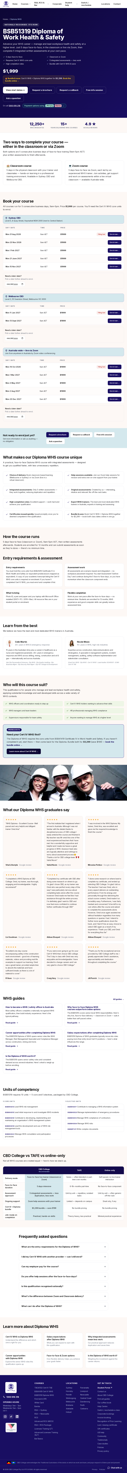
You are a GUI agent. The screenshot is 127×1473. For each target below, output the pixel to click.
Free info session (94, 90)
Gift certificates (103, 1429)
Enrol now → (114, 234)
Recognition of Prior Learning (109, 1421)
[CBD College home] (6, 4)
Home (15, 4)
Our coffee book (104, 1403)
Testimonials (102, 1440)
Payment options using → (44, 106)
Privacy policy (103, 1451)
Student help (68, 4)
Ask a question (13, 98)
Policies (100, 1447)
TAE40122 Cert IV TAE (43, 1388)
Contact (117, 4)
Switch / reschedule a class (108, 1410)
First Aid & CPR (40, 1399)
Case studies (102, 1444)
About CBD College (105, 1395)
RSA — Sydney (40, 1410)
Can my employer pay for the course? (63, 1266)
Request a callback (69, 90)
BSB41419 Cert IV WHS (43, 1391)
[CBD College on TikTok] (11, 1416)
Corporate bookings (105, 1414)
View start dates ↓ (15, 90)
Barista (37, 1406)
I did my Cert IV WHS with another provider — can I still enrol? (63, 1256)
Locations (105, 4)
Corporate (57, 4)
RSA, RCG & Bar (39, 4)
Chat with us (116, 1468)
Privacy (94, 1469)
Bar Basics (38, 1439)
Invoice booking (104, 1417)
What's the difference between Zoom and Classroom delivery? (63, 1296)
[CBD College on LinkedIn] (17, 1416)
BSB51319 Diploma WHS (44, 1395)
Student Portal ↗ (104, 1388)
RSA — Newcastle (41, 1414)
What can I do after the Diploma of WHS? (63, 1306)
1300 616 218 (14, 106)
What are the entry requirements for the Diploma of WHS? (63, 1247)
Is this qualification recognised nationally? (63, 1286)
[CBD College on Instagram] (5, 1416)
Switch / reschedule (86, 4)
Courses (24, 4)
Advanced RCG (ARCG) (44, 1421)
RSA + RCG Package (42, 1425)
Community (101, 1436)
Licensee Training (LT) (43, 1429)
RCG (36, 1417)
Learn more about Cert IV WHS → (23, 751)
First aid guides (103, 1399)
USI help (100, 1432)
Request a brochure (42, 90)
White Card (39, 1403)
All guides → (118, 999)
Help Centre (102, 1406)
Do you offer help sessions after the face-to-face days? (63, 1276)
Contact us (101, 1391)
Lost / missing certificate (107, 1425)
